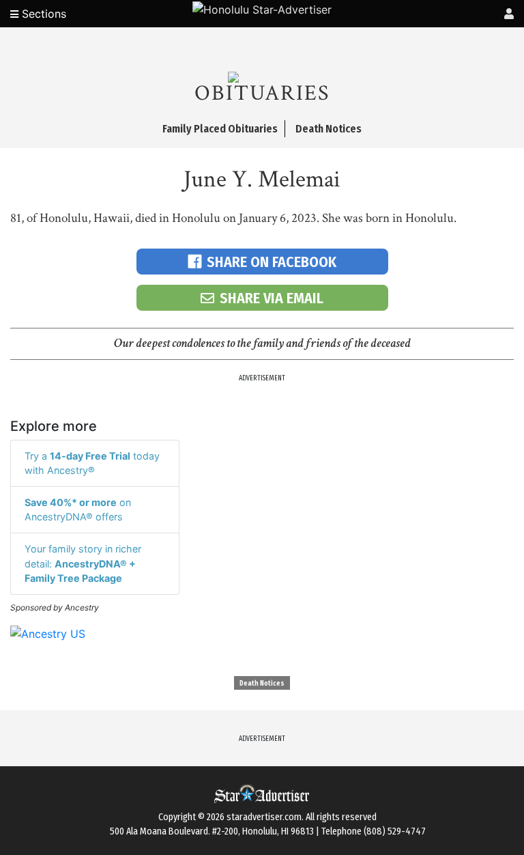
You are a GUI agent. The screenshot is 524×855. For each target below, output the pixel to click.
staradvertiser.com (264, 817)
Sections (42, 13)
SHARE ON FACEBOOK (271, 262)
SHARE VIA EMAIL (271, 298)
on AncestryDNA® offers (78, 509)
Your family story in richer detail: (83, 563)
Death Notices (262, 683)
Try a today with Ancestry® (92, 463)
